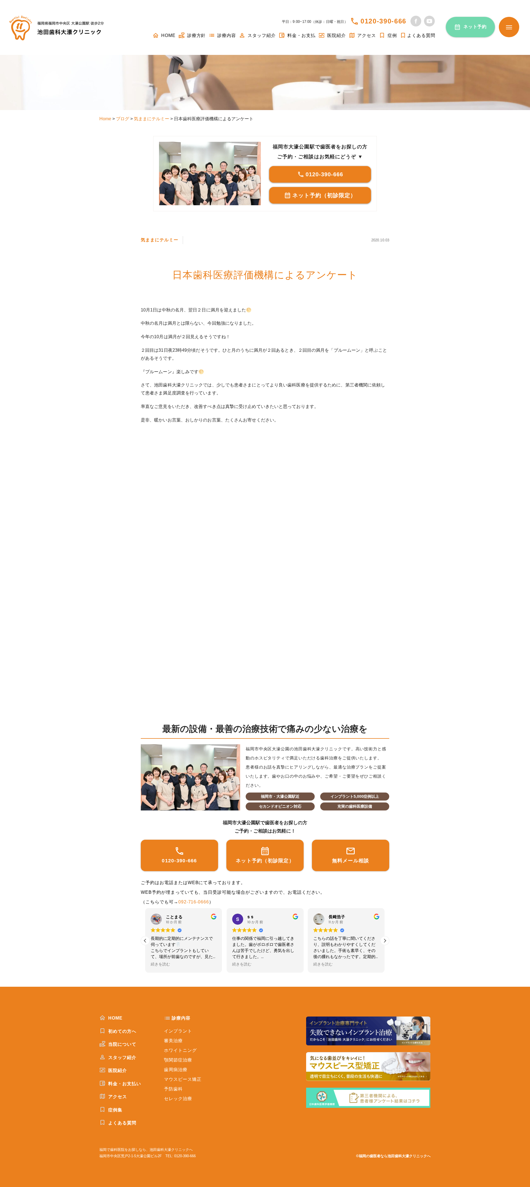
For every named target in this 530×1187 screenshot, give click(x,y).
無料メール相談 (350, 860)
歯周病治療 (175, 1069)
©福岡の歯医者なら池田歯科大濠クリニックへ (393, 1156)
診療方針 (196, 35)
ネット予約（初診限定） (324, 195)
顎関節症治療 (178, 1060)
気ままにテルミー (159, 240)
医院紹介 (336, 35)
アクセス (366, 35)
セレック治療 (178, 1098)
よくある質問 (421, 35)
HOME (168, 35)
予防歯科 (173, 1089)
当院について (121, 1044)
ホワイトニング (180, 1050)
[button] (385, 941)
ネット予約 (475, 26)
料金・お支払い (124, 1083)
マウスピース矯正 (183, 1079)
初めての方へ (121, 1031)
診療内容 (226, 35)
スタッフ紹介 (261, 35)
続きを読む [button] (160, 964)
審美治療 (173, 1040)
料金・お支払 (301, 35)
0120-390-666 (383, 21)
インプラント (178, 1031)
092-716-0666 (193, 902)
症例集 (114, 1110)
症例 (391, 35)
